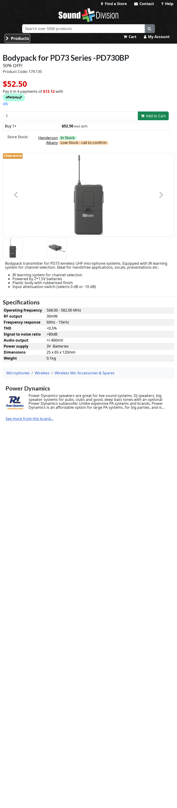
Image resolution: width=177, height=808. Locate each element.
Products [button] (19, 38)
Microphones (18, 372)
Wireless (42, 372)
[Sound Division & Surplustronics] (88, 15)
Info (5, 103)
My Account (158, 36)
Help (168, 3)
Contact (146, 3)
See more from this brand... (29, 419)
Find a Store (115, 3)
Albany (52, 142)
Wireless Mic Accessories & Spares (85, 372)
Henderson (48, 137)
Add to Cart (155, 115)
